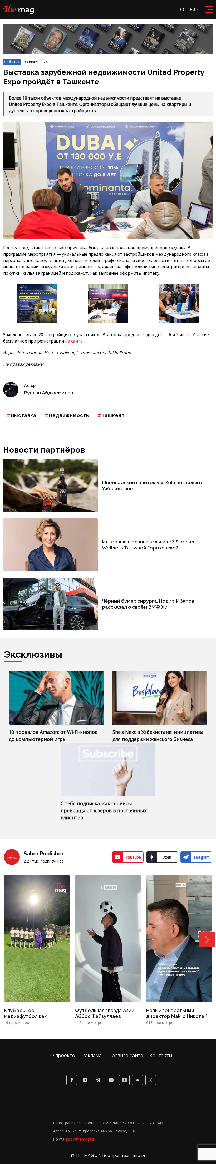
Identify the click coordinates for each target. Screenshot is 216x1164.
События (12, 62)
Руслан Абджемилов (48, 392)
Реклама (92, 1055)
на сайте (74, 341)
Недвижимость (69, 415)
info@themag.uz (80, 1139)
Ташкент (113, 415)
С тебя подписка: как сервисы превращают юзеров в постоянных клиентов (103, 810)
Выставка (23, 415)
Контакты (161, 1055)
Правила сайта (125, 1055)
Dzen (166, 857)
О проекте (62, 1055)
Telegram (201, 857)
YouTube (133, 857)
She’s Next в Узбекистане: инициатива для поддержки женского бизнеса (158, 735)
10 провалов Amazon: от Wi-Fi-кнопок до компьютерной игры (53, 735)
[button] (207, 939)
